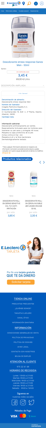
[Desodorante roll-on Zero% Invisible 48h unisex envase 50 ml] (33, 179)
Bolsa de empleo (23, 356)
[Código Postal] (23, 3)
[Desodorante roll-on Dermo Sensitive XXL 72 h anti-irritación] (11, 179)
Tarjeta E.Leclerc (23, 313)
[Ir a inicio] (14, 3)
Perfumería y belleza (11, 11)
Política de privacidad (23, 337)
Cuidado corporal (23, 11)
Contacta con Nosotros (23, 352)
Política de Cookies (23, 342)
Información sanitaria (23, 322)
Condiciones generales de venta (23, 333)
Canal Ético (23, 318)
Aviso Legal (23, 347)
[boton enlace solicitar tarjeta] (23, 278)
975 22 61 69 (6, 153)
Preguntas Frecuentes (23, 304)
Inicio (2, 11)
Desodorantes (34, 11)
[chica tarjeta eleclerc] (23, 250)
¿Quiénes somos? (23, 308)
